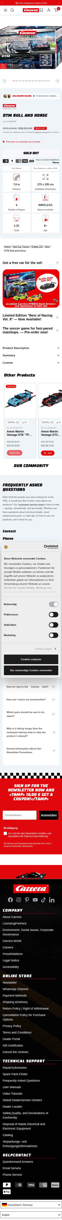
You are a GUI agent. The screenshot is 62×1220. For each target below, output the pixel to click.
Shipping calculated (41, 132)
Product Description (16, 347)
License (8, 362)
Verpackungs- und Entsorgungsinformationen (20, 1144)
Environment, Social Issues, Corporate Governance (28, 932)
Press (13, 953)
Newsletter (10, 982)
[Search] (12, 10)
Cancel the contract (15, 1051)
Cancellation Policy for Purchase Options (24, 1017)
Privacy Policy (12, 1026)
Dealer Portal (11, 1039)
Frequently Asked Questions (21, 1080)
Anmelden (49, 815)
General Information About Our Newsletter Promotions (24, 750)
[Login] (49, 10)
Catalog (8, 1135)
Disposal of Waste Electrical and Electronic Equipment (24, 1126)
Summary (9, 355)
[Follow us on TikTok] (43, 899)
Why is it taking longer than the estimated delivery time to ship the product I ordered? (26, 732)
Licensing (14, 923)
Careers (8, 947)
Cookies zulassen (31, 659)
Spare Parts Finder (15, 1074)
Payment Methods (15, 995)
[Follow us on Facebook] (10, 899)
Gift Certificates (13, 1045)
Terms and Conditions (17, 1032)
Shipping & (15, 1002)
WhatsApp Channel (15, 989)
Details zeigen (43, 648)
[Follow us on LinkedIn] (51, 899)
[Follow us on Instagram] (18, 899)
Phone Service (12, 1174)
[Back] (5, 81)
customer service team (31, 504)
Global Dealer (22, 1100)
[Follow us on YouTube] (35, 899)
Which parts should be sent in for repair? (25, 714)
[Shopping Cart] (56, 10)
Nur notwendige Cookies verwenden (31, 670)
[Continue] (57, 81)
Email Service (12, 1168)
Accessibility (11, 966)
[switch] (53, 614)
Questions (18, 1161)
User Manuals (12, 1087)
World (12, 940)
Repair (15, 1067)
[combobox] (31, 1204)
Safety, (25, 1115)
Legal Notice (11, 960)
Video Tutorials (12, 1093)
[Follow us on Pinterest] (27, 899)
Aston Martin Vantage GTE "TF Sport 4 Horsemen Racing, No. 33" (19, 433)
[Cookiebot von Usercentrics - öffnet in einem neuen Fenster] (44, 547)
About (12, 916)
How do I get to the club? (27, 686)
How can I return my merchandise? (26, 699)
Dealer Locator (12, 1106)
